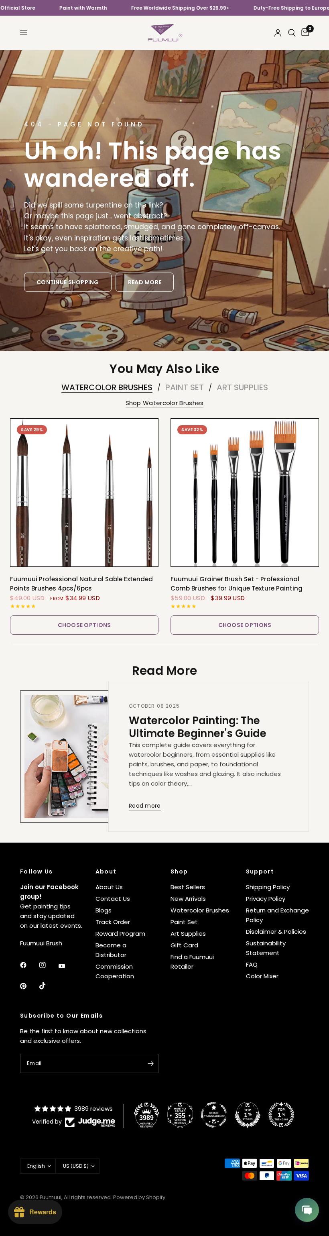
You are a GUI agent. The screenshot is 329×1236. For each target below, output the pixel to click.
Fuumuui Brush (41, 943)
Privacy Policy (265, 898)
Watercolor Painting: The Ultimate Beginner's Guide (197, 727)
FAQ (252, 964)
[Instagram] (48, 965)
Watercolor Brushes (106, 387)
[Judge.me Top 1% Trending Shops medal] (281, 1115)
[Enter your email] (150, 1063)
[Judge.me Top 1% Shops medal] (247, 1115)
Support (260, 871)
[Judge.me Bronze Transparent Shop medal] (214, 1115)
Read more (145, 806)
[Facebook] (29, 965)
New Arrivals (188, 898)
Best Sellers (188, 887)
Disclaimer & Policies (276, 931)
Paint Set (184, 387)
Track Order (112, 922)
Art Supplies (242, 387)
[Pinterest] (29, 986)
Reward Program (120, 933)
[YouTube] (67, 966)
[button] (68, 282)
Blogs (103, 910)
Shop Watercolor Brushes (165, 402)
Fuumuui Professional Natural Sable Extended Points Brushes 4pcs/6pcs (81, 584)
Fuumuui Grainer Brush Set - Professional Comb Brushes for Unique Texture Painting (237, 584)
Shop (179, 871)
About (106, 871)
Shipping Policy (268, 887)
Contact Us (112, 898)
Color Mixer (262, 976)
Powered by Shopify (139, 1197)
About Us (109, 887)
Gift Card (184, 945)
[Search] (292, 33)
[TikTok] (48, 986)
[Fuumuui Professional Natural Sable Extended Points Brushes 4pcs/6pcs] (84, 492)
